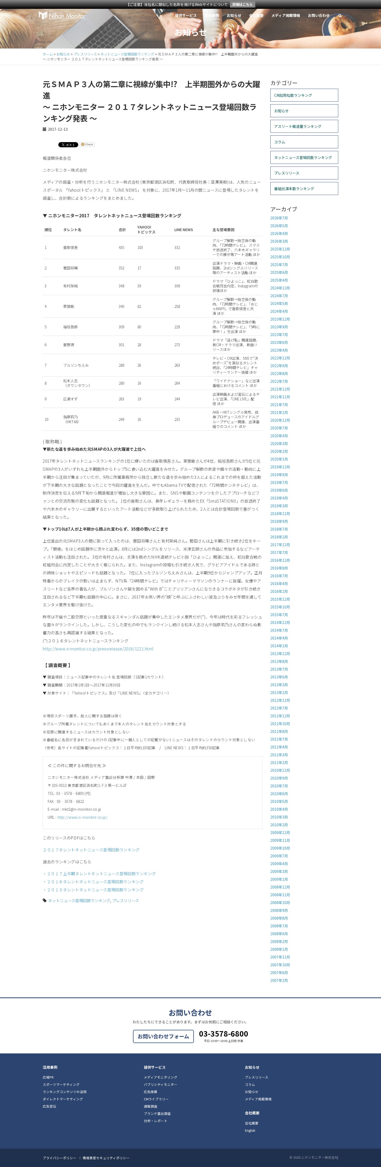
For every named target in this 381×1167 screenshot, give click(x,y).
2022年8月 (279, 373)
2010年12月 (280, 770)
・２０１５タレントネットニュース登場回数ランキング (93, 889)
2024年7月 (279, 295)
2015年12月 (280, 599)
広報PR (48, 1077)
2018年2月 (279, 536)
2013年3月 (279, 684)
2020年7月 (279, 427)
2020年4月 (279, 435)
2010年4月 (279, 809)
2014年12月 (280, 622)
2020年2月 (279, 451)
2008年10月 (280, 902)
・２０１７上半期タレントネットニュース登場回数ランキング (99, 873)
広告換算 (150, 1091)
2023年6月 (279, 342)
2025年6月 (279, 272)
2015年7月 (279, 614)
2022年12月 (280, 357)
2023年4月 (279, 350)
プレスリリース (125, 900)
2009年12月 (280, 832)
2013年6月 (279, 676)
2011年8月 (279, 731)
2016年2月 (279, 591)
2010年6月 (279, 793)
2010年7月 (279, 785)
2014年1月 (279, 645)
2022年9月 (279, 365)
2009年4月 (279, 863)
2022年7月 (279, 381)
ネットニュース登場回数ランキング (79, 900)
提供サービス (186, 15)
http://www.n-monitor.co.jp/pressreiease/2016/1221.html (98, 648)
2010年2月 (279, 824)
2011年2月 (279, 762)
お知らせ (234, 15)
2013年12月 (280, 653)
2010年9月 (279, 778)
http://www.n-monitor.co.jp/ (83, 817)
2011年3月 (279, 754)
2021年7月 (279, 404)
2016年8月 (279, 568)
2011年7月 (279, 739)
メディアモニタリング (160, 1077)
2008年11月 (280, 894)
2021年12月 (280, 389)
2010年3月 (279, 816)
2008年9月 (279, 910)
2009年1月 (279, 879)
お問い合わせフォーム (163, 1036)
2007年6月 (279, 972)
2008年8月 (279, 918)
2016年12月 (280, 560)
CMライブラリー (156, 1098)
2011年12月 (280, 715)
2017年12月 (280, 544)
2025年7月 (279, 264)
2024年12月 (280, 287)
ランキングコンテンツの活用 (65, 1091)
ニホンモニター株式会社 (62, 15)
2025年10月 (280, 256)
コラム (279, 141)
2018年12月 (280, 513)
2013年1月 (279, 692)
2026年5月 (279, 225)
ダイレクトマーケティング (63, 1098)
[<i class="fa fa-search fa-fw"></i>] (340, 15)
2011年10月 (280, 723)
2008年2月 (279, 941)
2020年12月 (280, 420)
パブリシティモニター (160, 1084)
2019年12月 (280, 466)
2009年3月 (279, 871)
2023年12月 (280, 319)
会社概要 (256, 15)
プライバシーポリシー (59, 1157)
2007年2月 (279, 980)
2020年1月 (279, 459)
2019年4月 (279, 498)
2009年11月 (280, 840)
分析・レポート (155, 1120)
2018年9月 (279, 521)
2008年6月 (279, 933)
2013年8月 (279, 661)
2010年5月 (279, 801)
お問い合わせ (319, 15)
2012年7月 (279, 708)
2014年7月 (279, 630)
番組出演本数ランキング (294, 188)
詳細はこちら (242, 4)
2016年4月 (279, 583)
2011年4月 (279, 746)
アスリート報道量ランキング (297, 126)
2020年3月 (279, 443)
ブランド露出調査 (157, 1113)
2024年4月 (279, 311)
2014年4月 (279, 638)
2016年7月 (279, 575)
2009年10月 (280, 848)
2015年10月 (280, 606)
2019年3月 (279, 505)
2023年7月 (279, 334)
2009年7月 (279, 855)
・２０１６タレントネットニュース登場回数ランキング (93, 881)
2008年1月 (279, 949)
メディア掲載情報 (285, 15)
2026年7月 (279, 217)
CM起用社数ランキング (293, 95)
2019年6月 (279, 490)
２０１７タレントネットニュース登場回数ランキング (91, 849)
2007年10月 (280, 964)
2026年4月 (279, 233)
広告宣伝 (49, 1106)
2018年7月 (279, 529)
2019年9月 (279, 474)
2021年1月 (279, 412)
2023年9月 (279, 326)
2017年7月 (279, 552)
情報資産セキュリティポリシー (106, 1157)
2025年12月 (280, 249)
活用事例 (211, 15)
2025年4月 (279, 280)
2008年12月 (280, 887)
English (250, 1130)
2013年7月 (279, 669)
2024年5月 (279, 303)
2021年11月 (280, 396)
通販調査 (150, 1106)
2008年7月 (279, 925)
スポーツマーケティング (61, 1084)
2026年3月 (279, 241)
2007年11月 (280, 957)
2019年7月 (279, 482)
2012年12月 (280, 700)
